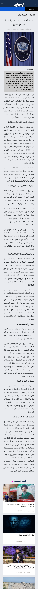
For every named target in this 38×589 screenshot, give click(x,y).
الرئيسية (32, 15)
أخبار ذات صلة (20, 481)
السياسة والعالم (22, 15)
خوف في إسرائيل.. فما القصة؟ (26, 535)
